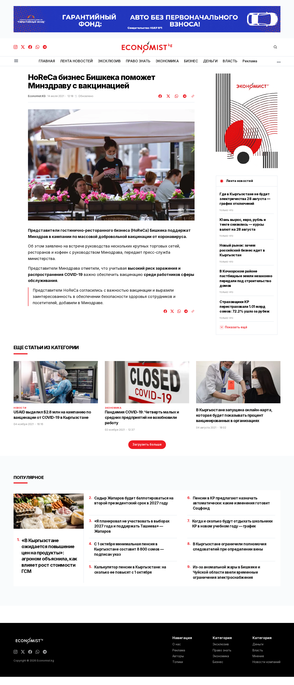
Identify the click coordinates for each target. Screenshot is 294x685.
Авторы (178, 656)
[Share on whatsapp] (176, 96)
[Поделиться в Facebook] (160, 96)
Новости (20, 408)
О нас (176, 644)
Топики (177, 662)
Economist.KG (37, 96)
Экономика (113, 408)
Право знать (222, 650)
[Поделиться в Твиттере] (168, 96)
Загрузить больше (147, 444)
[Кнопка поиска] (275, 47)
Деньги (257, 644)
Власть (257, 650)
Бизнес (218, 662)
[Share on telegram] (184, 96)
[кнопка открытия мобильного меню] (16, 61)
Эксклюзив (221, 644)
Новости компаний (266, 662)
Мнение (258, 656)
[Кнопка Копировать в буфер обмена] (191, 96)
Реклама (178, 650)
